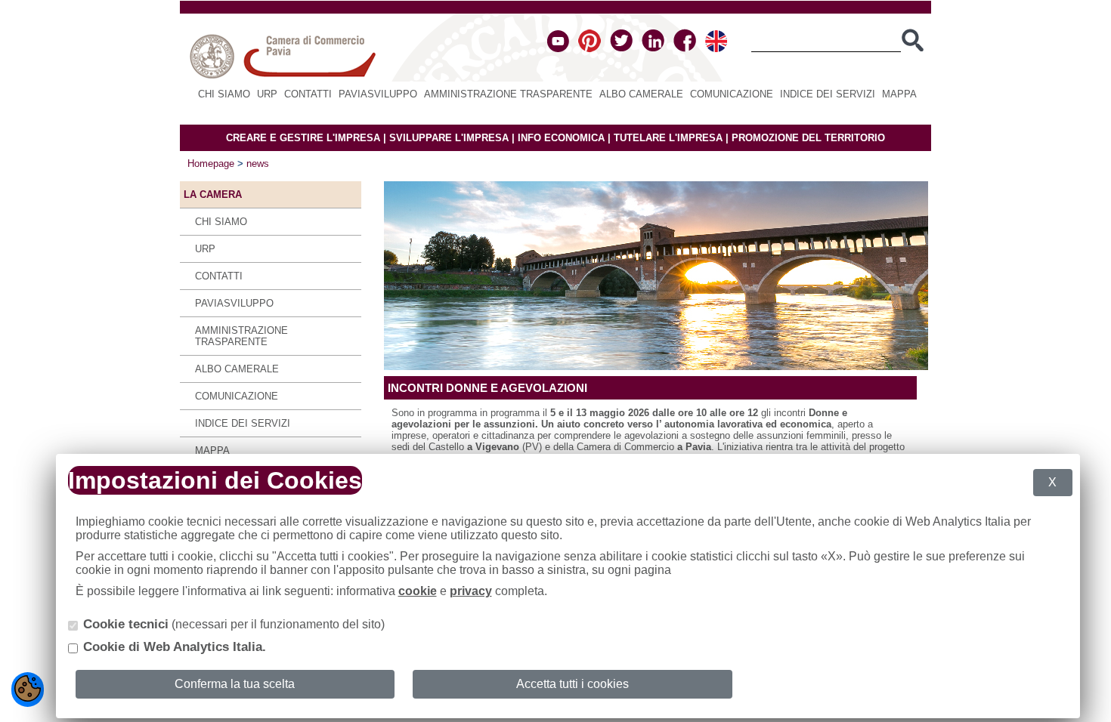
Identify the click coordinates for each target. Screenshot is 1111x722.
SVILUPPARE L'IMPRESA (449, 137)
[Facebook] (684, 48)
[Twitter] (621, 48)
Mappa (899, 94)
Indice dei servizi (827, 94)
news (257, 163)
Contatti (308, 94)
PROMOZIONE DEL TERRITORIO (808, 137)
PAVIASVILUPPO (378, 94)
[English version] (716, 48)
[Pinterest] (589, 48)
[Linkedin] (653, 48)
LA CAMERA (213, 194)
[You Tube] (558, 48)
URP (267, 94)
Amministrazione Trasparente (508, 94)
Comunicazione (731, 94)
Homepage (210, 163)
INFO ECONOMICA (561, 137)
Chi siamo (224, 94)
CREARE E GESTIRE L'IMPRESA (303, 137)
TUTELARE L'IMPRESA (668, 137)
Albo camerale (641, 94)
